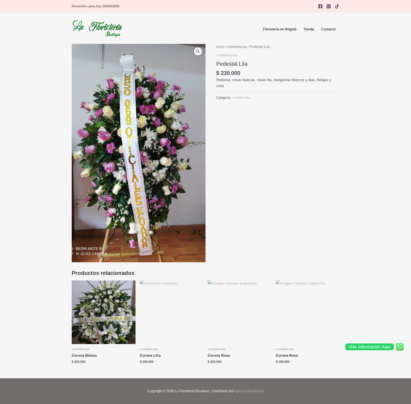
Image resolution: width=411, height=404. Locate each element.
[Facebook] (320, 6)
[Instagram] (328, 6)
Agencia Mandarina (249, 391)
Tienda (309, 29)
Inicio (220, 47)
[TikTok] (337, 6)
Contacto (328, 29)
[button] (198, 51)
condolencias (237, 47)
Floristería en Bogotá (279, 29)
